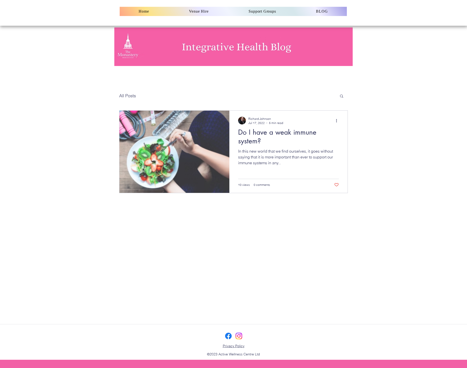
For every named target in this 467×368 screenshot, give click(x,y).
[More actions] (338, 120)
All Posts (127, 95)
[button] (341, 96)
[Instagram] (238, 336)
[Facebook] (228, 336)
